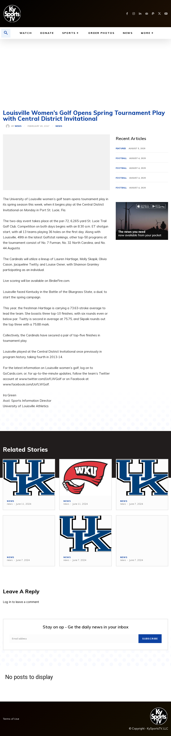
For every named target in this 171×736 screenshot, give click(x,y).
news (18, 126)
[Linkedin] (140, 13)
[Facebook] (127, 13)
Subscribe (150, 638)
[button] (5, 33)
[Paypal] (153, 13)
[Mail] (146, 13)
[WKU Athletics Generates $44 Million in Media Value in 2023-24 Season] (85, 477)
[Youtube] (166, 13)
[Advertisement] (85, 70)
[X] (159, 13)
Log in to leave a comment (21, 602)
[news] (8, 126)
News (58, 126)
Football (121, 158)
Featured (121, 148)
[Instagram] (133, 13)
